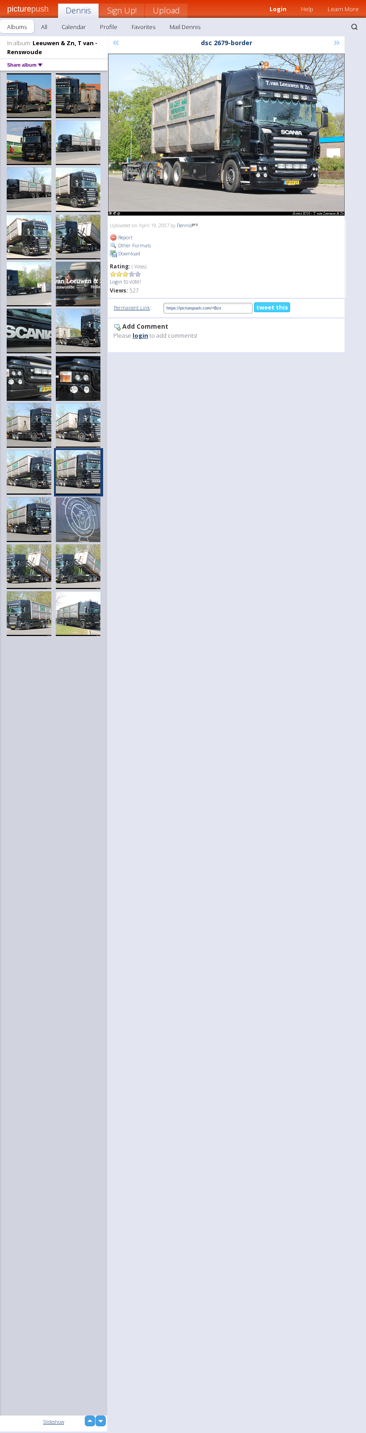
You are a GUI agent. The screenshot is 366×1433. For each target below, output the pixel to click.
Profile (108, 27)
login (140, 335)
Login (116, 281)
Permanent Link (132, 307)
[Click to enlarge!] (226, 135)
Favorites (143, 27)
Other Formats (134, 245)
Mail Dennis (185, 27)
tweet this (272, 307)
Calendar (74, 27)
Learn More (343, 9)
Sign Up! (122, 10)
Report (125, 237)
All (44, 27)
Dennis (78, 10)
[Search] (354, 27)
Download (128, 253)
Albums (17, 27)
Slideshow (53, 1421)
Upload (166, 10)
